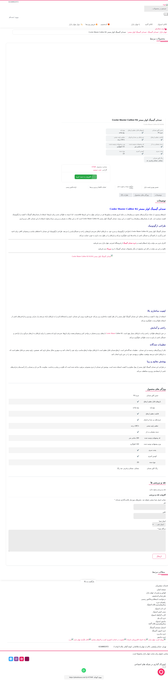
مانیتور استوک (161, 621)
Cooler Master (110, 333)
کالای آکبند (149, 24)
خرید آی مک (161, 618)
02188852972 (13, 2)
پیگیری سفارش (161, 29)
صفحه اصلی (161, 590)
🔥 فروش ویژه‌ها (91, 24)
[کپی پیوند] (67, 677)
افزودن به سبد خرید (83, 177)
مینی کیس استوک (159, 612)
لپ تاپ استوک (160, 609)
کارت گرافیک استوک (158, 615)
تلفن (164, 512)
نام (165, 503)
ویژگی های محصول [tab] (142, 195)
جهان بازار (163, 32)
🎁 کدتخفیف (105, 24)
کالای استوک (162, 24)
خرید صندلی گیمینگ (129, 243)
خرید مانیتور (161, 637)
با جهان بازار (135, 24)
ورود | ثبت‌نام (14, 17)
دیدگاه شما (161, 529)
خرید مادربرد (161, 634)
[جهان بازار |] (165, 5)
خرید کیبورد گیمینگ (159, 631)
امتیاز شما (162, 521)
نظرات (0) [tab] (125, 195)
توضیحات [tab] (158, 195)
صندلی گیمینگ (153, 32)
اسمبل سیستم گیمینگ (158, 627)
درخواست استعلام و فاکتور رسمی (153, 599)
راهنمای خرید (161, 602)
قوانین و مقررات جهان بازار (156, 593)
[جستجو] (166, 14)
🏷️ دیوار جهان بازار (76, 24)
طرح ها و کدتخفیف (159, 596)
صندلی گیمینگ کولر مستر (137, 32)
